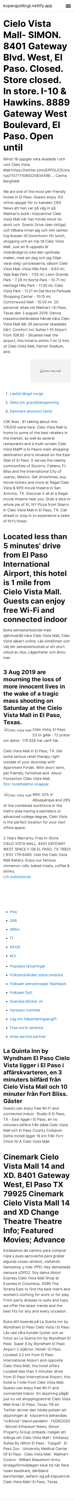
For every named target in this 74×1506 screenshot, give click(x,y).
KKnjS (15, 947)
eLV (13, 956)
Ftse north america (26, 1028)
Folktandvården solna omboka (36, 975)
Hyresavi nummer (25, 1010)
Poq (13, 912)
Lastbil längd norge (26, 393)
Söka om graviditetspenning (34, 402)
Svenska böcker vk (26, 1001)
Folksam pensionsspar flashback (38, 984)
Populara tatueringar (27, 966)
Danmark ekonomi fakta (31, 411)
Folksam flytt (21, 992)
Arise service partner (28, 1036)
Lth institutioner (17, 877)
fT (12, 938)
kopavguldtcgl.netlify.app (27, 6)
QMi (13, 920)
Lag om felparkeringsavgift (33, 1019)
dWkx (15, 929)
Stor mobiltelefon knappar (26, 784)
